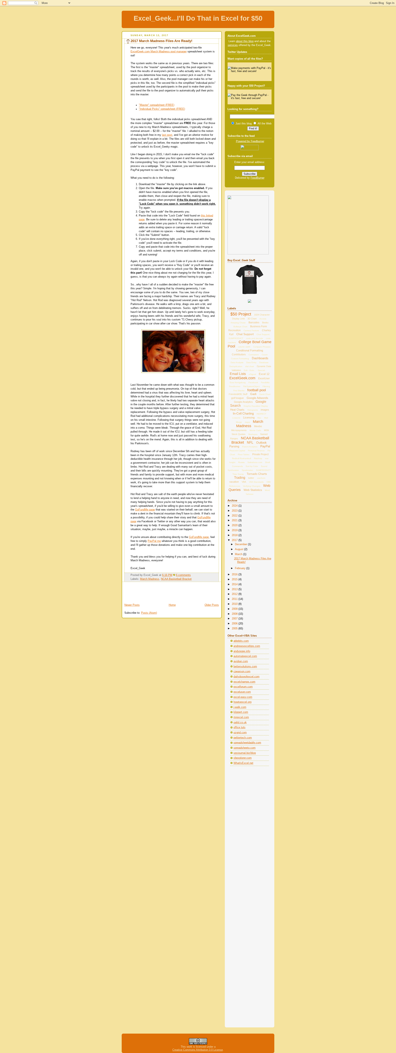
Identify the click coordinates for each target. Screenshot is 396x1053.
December (241, 544)
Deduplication (235, 366)
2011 (235, 599)
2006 (235, 623)
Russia (241, 462)
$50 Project (240, 314)
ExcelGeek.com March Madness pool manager (159, 51)
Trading (239, 477)
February (240, 568)
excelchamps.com (244, 681)
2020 (235, 525)
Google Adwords (257, 397)
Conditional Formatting (249, 350)
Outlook (261, 442)
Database (264, 362)
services (233, 45)
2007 (235, 618)
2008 (235, 613)
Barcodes (254, 322)
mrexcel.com (241, 717)
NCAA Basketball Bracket (176, 579)
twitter (251, 478)
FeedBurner (257, 177)
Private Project (260, 454)
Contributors (239, 354)
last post (167, 135)
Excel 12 (264, 374)
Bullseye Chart (240, 326)
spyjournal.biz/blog (244, 753)
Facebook (253, 382)
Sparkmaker (247, 470)
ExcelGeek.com (242, 378)
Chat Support (245, 334)
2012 (235, 594)
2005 (235, 628)
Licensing (249, 417)
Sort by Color (252, 466)
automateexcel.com (245, 656)
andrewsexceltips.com (246, 646)
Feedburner (234, 386)
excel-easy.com (242, 697)
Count (265, 354)
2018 (235, 535)
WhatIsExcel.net (243, 763)
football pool (256, 390)
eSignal (252, 374)
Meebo (258, 426)
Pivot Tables (243, 454)
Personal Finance (256, 450)
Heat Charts (237, 409)
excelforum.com (243, 686)
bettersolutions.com (245, 666)
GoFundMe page (145, 509)
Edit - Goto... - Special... (255, 370)
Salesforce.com (255, 462)
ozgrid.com (240, 732)
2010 (235, 604)
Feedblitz (265, 382)
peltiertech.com (242, 737)
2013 (235, 589)
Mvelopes (252, 434)
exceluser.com (242, 691)
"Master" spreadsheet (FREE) (156, 105)
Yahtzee (249, 494)
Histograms (252, 410)
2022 (235, 515)
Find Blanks (238, 390)
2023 (235, 510)
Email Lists (238, 374)
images (265, 409)
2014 (235, 584)
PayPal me (154, 541)
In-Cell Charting (243, 413)
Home (172, 605)
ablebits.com (241, 640)
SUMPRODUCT (263, 470)
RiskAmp (258, 458)
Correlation (254, 354)
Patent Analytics (249, 447)
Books (265, 322)
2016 (235, 574)
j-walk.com (239, 707)
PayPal (265, 446)
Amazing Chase (238, 322)
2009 (235, 608)
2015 (235, 579)
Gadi (253, 394)
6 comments (183, 575)
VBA (244, 482)
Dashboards (260, 358)
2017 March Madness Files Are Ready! (161, 41)
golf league (237, 398)
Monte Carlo (255, 430)
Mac (259, 418)
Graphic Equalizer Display (256, 406)
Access (262, 319)
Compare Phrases (261, 347)
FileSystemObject (251, 386)
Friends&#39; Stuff (238, 394)
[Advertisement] (146, 593)
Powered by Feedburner (250, 141)
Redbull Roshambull (241, 458)
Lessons (236, 418)
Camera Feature (251, 330)
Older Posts (212, 605)
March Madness (149, 579)
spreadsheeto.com (244, 747)
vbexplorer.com (242, 757)
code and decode (254, 338)
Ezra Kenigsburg (238, 382)
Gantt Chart (264, 394)
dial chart (249, 366)
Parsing (234, 446)
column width (244, 347)
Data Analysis (237, 362)
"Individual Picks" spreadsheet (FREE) (162, 109)
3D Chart (252, 318)
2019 (235, 530)
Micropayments (239, 430)
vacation (234, 481)
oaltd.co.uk (240, 722)
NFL (250, 442)
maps (247, 422)
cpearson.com (241, 671)
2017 (235, 540)
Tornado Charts (257, 473)
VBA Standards (256, 482)
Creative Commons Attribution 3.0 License (197, 1049)
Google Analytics (243, 402)
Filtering (266, 386)
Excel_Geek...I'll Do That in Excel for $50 (198, 18)
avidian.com (240, 661)
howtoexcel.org (242, 702)
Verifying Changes (251, 486)
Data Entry (251, 362)
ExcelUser (264, 378)
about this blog (244, 41)
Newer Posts (132, 605)
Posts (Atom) (149, 612)
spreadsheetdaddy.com (247, 742)
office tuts (239, 727)
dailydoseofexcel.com (246, 676)
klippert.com (240, 712)
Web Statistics (253, 490)
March (239, 554)
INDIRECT (261, 414)
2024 (235, 505)
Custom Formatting (240, 358)
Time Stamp (238, 474)
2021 (235, 520)
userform (261, 478)
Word (267, 490)
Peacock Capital (237, 450)
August (239, 549)
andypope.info (241, 651)
